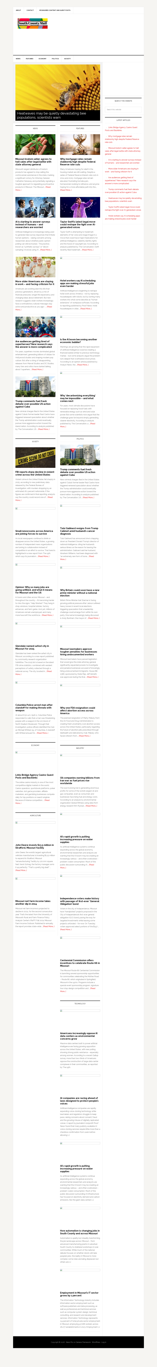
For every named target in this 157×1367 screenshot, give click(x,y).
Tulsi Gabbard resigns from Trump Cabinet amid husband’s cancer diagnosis (79, 531)
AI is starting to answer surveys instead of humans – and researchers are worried (32, 224)
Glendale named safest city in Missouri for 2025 (32, 647)
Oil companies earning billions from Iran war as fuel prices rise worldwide (80, 780)
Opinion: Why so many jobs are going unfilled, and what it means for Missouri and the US (33, 590)
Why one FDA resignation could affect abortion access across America (77, 710)
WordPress (96, 1342)
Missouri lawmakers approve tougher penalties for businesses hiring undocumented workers (78, 652)
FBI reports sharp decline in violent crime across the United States (34, 473)
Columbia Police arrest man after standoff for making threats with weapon (34, 708)
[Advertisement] (95, 34)
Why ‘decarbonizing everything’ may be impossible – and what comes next (78, 398)
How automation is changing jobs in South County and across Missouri (80, 1232)
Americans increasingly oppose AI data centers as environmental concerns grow (78, 1036)
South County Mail (33, 23)
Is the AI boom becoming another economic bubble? (78, 341)
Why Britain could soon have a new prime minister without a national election (79, 593)
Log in (103, 1342)
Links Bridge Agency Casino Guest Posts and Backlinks (34, 776)
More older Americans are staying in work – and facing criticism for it (34, 283)
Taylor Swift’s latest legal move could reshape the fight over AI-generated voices (78, 224)
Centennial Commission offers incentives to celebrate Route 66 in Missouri (80, 963)
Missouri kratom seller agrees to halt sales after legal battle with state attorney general (33, 162)
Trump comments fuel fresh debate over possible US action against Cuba (33, 404)
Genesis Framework (83, 1342)
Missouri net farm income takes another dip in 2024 (32, 902)
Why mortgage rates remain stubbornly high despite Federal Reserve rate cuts (77, 162)
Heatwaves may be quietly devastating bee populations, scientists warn (51, 115)
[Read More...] (46, 250)
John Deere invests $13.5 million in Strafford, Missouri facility (34, 846)
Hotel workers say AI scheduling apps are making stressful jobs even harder (78, 283)
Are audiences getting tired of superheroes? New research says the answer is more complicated (33, 344)
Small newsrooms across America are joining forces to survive (34, 532)
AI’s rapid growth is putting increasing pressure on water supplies (76, 839)
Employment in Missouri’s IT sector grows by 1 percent (79, 1294)
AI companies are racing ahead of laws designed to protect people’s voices (79, 1101)
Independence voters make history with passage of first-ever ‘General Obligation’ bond (79, 901)
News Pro (69, 1342)
